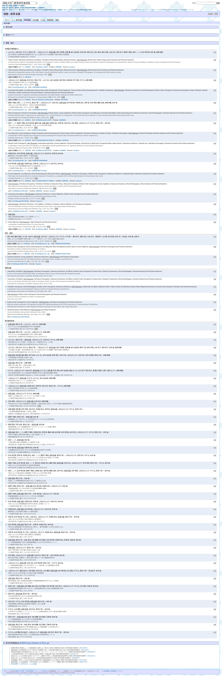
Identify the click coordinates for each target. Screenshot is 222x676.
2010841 (28, 99)
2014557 (28, 67)
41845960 (58, 67)
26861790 (83, 662)
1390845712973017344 (62, 254)
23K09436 (90, 652)
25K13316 (84, 650)
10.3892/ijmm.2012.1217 (20, 211)
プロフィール (9, 20)
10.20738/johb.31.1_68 (42, 254)
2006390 (28, 150)
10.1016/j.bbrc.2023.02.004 (44, 99)
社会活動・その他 (39, 20)
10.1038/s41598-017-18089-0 (45, 181)
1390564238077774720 (38, 170)
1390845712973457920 (62, 243)
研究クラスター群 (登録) (29, 10)
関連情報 (50, 20)
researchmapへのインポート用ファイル (146, 10)
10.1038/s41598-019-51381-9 (45, 140)
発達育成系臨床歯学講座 (28, 7)
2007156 (28, 229)
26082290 (39, 191)
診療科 (15, 5)
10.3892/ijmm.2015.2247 (20, 191)
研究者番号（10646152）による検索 (24, 664)
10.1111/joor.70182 (41, 67)
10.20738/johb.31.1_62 (42, 243)
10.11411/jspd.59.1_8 (19, 130)
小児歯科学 (40, 7)
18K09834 (75, 658)
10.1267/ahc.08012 (42, 229)
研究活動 (27, 20)
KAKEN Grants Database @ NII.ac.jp (34, 643)
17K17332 (82, 660)
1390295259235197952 (39, 110)
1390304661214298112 (39, 87)
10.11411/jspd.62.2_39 (19, 87)
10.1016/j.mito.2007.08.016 (20, 317)
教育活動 (19, 20)
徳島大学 (5, 5)
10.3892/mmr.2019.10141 (44, 150)
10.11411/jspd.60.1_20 (19, 110)
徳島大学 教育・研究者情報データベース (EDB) (31, 671)
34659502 (62, 120)
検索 (56, 20)
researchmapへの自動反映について (180, 10)
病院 (10, 5)
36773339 (64, 99)
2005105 (27, 243)
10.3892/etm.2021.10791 (43, 120)
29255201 (65, 181)
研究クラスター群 (14, 10)
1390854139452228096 (38, 130)
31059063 (63, 150)
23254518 (39, 211)
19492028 (59, 229)
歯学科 (17, 7)
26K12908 (83, 648)
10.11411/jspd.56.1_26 (19, 160)
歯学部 (11, 7)
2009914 (28, 120)
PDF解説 (164, 10)
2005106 (27, 254)
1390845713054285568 (39, 160)
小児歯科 (21, 5)
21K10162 (90, 656)
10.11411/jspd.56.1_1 (19, 170)
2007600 (28, 140)
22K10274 (73, 654)
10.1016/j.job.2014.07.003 (19, 264)
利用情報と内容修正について (113, 671)
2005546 (28, 181)
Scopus (71, 67)
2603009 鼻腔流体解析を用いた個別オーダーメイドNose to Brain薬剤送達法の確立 (65, 10)
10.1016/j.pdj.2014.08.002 (20, 201)
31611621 (65, 140)
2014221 (28, 77)
